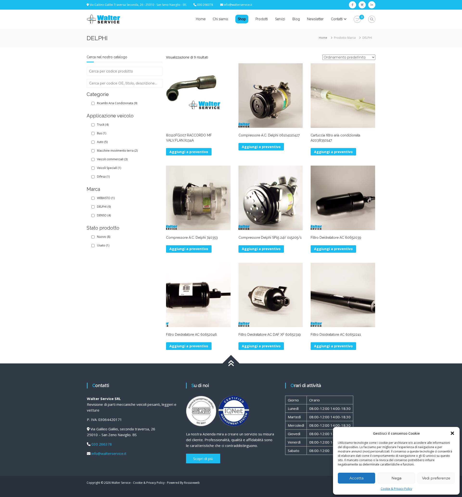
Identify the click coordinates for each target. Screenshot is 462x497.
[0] (357, 19)
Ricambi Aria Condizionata (117, 103)
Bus (101, 133)
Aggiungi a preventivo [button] (188, 151)
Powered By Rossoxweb (183, 483)
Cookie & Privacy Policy (396, 489)
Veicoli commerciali (112, 159)
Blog (296, 19)
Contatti (337, 19)
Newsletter (315, 19)
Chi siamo (220, 19)
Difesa (103, 176)
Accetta (356, 478)
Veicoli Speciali (109, 168)
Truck (103, 125)
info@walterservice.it (238, 5)
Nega (396, 478)
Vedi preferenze (436, 478)
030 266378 (101, 444)
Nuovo (103, 237)
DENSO (104, 215)
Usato (103, 245)
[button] (452, 433)
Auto (102, 142)
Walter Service (121, 483)
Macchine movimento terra (117, 150)
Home (200, 19)
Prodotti (262, 19)
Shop (242, 19)
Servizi (280, 19)
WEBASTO (106, 198)
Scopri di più (203, 458)
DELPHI (104, 207)
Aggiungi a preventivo (188, 248)
